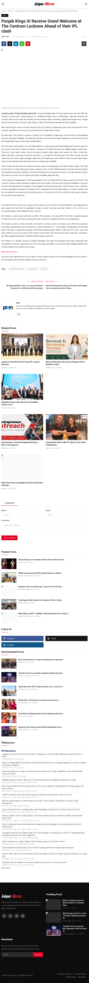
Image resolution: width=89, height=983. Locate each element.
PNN (18, 303)
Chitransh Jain (22, 689)
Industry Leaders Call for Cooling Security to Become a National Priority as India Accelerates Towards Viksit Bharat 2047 (42, 816)
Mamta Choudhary (24, 576)
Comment (5, 520)
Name (3, 510)
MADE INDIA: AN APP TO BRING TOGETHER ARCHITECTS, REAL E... (43, 614)
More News (5, 868)
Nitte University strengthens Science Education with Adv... (22, 484)
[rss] (22, 916)
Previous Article (37, 282)
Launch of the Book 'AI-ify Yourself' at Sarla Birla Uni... (20, 363)
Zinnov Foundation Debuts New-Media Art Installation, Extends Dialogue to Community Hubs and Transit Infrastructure (41, 825)
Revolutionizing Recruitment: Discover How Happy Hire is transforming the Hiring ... (66, 287)
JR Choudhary (22, 703)
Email (48, 510)
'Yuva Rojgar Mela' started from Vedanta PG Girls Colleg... (40, 600)
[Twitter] (10, 916)
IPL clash (44, 269)
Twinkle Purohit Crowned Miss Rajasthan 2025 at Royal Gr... (41, 673)
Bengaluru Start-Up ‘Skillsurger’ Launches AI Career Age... (40, 587)
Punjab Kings (32, 269)
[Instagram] (16, 916)
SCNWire (48, 367)
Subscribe (38, 954)
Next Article (50, 282)
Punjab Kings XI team (17, 269)
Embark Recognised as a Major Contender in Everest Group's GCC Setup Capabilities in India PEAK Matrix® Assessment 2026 (42, 772)
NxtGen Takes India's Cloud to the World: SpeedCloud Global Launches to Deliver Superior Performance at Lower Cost (44, 855)
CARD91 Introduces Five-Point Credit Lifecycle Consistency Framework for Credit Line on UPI (37, 795)
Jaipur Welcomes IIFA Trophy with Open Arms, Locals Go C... (41, 687)
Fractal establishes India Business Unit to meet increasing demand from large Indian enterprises (38, 847)
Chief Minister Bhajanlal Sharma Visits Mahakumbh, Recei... (41, 714)
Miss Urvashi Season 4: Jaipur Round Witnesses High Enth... (41, 660)
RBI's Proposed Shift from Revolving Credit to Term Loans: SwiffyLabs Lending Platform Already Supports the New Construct (43, 787)
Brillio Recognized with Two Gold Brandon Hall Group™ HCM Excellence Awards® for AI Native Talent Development (40, 802)
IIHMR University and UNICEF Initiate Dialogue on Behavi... (40, 573)
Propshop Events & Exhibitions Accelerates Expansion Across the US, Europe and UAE (34, 862)
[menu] (3, 4)
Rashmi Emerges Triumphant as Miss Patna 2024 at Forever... (41, 560)
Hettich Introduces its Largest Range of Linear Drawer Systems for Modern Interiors (33, 841)
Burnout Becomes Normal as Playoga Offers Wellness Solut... (65, 363)
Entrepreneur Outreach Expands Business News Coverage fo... (19, 443)
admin (3, 367)
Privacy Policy (80, 974)
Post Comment (9, 538)
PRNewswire (70, 977)
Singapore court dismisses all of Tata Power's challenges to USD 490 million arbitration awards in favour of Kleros (42, 755)
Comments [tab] (10, 503)
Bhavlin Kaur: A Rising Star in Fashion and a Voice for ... (39, 700)
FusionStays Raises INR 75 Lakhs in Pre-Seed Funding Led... (65, 443)
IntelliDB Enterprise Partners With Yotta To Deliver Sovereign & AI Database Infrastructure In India (39, 780)
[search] (86, 4)
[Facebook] (4, 916)
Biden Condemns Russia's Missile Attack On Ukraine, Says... (73, 902)
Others (10, 11)
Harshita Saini (22, 730)
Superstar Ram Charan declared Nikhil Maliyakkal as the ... (40, 727)
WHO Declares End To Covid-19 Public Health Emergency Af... (75, 915)
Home (3, 11)
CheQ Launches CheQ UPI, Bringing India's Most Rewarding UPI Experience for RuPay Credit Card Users (41, 809)
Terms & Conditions (65, 974)
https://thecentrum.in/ (9, 252)
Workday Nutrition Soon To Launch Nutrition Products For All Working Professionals (25, 287)
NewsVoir (82, 977)
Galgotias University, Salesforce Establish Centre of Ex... (19, 403)
